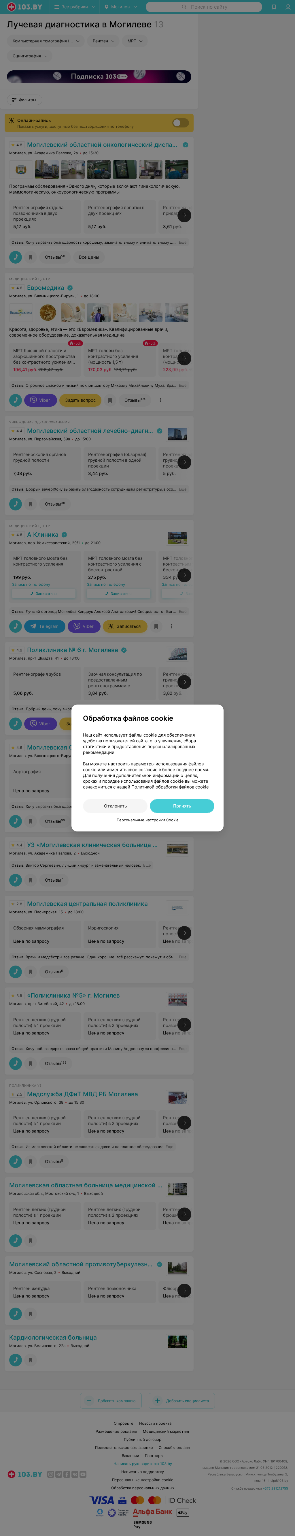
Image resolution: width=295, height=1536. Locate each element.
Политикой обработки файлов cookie (170, 787)
